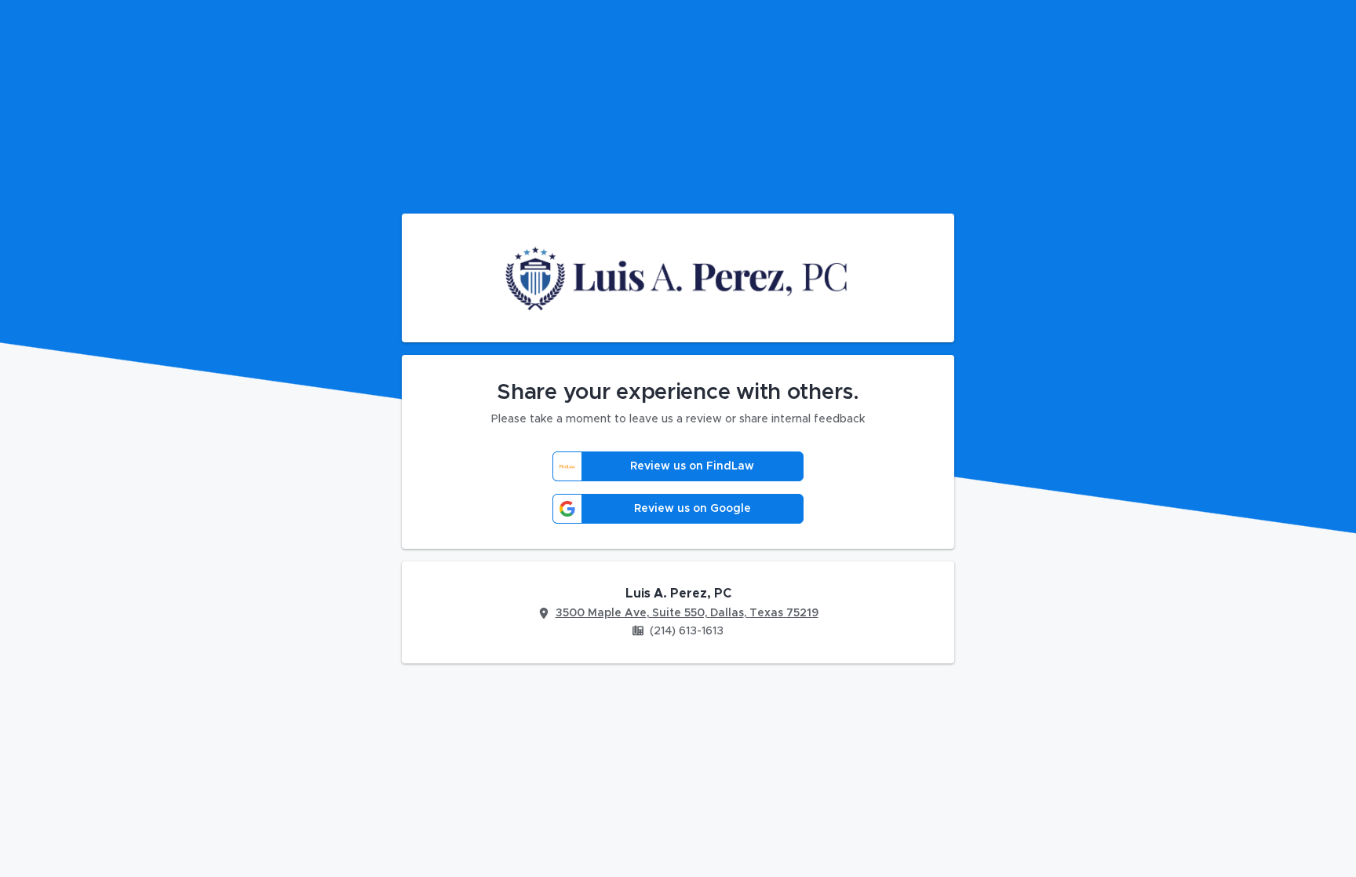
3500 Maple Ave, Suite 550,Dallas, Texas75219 (687, 613)
